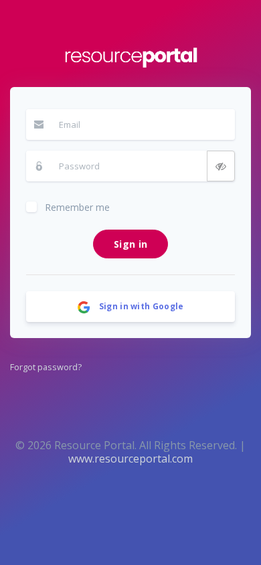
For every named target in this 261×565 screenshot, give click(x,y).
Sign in (130, 244)
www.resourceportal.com (130, 458)
